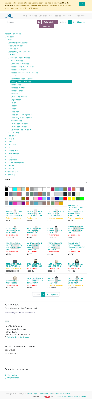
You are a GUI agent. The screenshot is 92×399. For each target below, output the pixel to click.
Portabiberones (17, 91)
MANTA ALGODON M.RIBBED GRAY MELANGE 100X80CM (34, 246)
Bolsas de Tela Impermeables (22, 67)
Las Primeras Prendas (15, 163)
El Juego (10, 157)
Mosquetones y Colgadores (21, 115)
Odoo (47, 396)
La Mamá (10, 166)
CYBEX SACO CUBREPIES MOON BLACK (54, 230)
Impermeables (16, 121)
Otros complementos (19, 97)
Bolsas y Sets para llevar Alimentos (24, 73)
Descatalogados (13, 172)
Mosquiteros (15, 112)
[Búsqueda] (39, 22)
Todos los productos (13, 34)
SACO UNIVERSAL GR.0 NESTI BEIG (54, 265)
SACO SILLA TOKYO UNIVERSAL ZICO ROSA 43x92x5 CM (14, 214)
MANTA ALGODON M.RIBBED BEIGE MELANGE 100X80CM (54, 246)
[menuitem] (25, 16)
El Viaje (9, 142)
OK (82, 4)
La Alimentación (13, 154)
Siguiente (81, 22)
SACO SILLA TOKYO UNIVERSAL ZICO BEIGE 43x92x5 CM (55, 214)
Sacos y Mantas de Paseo (21, 82)
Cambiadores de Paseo (20, 64)
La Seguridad (12, 160)
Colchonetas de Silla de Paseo (22, 130)
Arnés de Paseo (17, 61)
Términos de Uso (45, 394)
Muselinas (14, 109)
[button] (74, 16)
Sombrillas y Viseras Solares (22, 79)
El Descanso (11, 145)
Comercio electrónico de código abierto (71, 396)
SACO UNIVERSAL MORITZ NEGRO (75, 265)
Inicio (7, 321)
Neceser (14, 106)
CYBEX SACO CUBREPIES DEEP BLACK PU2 (54, 281)
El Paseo (10, 37)
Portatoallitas (16, 85)
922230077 (11, 373)
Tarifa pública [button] (49, 22)
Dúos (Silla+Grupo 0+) (16, 46)
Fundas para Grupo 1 (19, 127)
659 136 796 (12, 375)
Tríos (10, 40)
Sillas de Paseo (15, 49)
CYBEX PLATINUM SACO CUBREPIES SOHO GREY (75, 281)
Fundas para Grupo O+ (20, 124)
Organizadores (16, 100)
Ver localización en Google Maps (18, 337)
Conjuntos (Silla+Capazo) (18, 43)
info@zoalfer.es (13, 378)
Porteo (12, 55)
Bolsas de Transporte (19, 70)
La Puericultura (12, 151)
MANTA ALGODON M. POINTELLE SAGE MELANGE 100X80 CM (76, 229)
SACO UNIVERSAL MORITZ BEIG (13, 282)
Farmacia (10, 169)
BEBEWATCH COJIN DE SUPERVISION (14, 265)
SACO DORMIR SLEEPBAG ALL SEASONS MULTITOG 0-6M (76, 246)
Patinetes (14, 94)
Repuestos (12, 136)
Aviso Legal (32, 394)
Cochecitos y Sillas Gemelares (19, 52)
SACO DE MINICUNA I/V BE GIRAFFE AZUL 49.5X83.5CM (35, 281)
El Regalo (10, 139)
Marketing (11, 175)
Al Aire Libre (14, 133)
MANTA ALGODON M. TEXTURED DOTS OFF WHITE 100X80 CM (14, 246)
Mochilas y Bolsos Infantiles (21, 118)
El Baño (9, 148)
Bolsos (14, 76)
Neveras (14, 103)
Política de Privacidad (61, 394)
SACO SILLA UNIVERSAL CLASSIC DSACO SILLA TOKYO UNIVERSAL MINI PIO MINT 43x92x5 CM (76, 211)
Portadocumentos (18, 88)
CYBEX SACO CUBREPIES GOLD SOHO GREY (13, 230)
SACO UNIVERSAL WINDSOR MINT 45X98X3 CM (34, 230)
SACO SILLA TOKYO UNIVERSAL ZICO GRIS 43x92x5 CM (35, 214)
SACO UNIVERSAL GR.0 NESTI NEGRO (34, 265)
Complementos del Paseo (20, 58)
